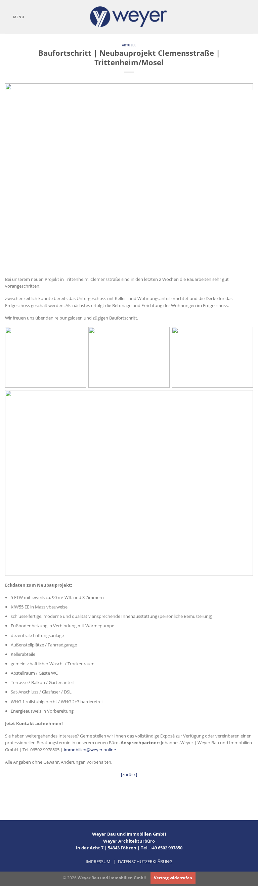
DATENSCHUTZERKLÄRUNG (145, 861)
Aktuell (129, 45)
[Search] (251, 17)
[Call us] (241, 16)
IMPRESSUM (98, 861)
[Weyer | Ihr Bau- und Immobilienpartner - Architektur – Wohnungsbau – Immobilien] (129, 17)
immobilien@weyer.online (90, 750)
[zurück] (129, 774)
